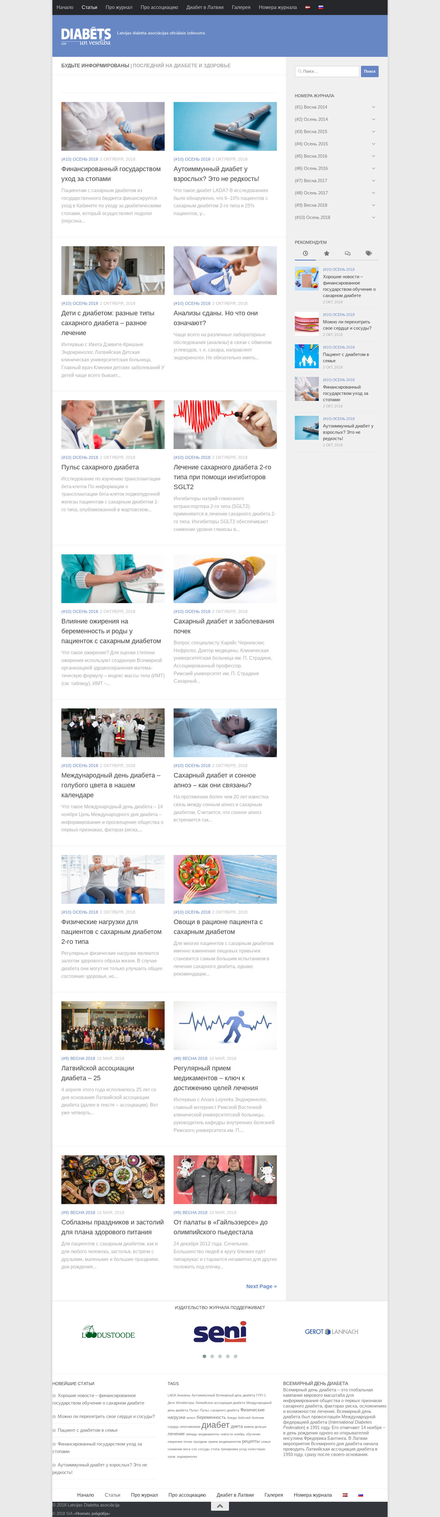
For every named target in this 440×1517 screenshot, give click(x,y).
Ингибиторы (185, 1403)
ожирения (175, 1441)
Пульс (194, 1410)
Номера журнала (278, 7)
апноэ (190, 1417)
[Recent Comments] (347, 254)
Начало (65, 7)
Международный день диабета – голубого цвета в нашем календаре (110, 785)
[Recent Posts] (305, 254)
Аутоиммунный (203, 1395)
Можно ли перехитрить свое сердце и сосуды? (106, 1416)
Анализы (183, 1395)
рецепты (251, 1441)
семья (266, 1441)
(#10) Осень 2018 (79, 159)
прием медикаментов (224, 1441)
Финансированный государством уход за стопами (345, 393)
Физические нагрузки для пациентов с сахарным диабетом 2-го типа (111, 931)
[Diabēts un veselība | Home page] (86, 36)
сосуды (204, 1449)
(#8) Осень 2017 (311, 192)
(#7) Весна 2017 (311, 180)
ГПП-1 (261, 1395)
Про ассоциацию (159, 7)
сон (194, 1449)
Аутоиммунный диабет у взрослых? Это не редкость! (348, 432)
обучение (253, 1434)
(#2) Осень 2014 (311, 119)
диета (237, 1426)
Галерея (241, 7)
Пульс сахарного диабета (100, 467)
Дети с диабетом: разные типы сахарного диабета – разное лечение (107, 323)
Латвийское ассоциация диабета (220, 1403)
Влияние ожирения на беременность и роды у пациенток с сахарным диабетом (111, 631)
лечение (176, 1433)
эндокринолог (187, 1456)
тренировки (229, 1449)
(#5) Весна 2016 (311, 156)
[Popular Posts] (326, 254)
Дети (171, 1403)
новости (227, 1434)
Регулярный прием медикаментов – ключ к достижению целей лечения (216, 1078)
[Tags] (368, 254)
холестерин (256, 1449)
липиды (191, 1434)
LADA (172, 1395)
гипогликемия (190, 1426)
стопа (215, 1449)
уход (242, 1449)
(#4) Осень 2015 (311, 143)
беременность (211, 1417)
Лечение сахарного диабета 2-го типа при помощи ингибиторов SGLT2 (222, 477)
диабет (215, 1425)
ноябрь (239, 1434)
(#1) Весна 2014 (311, 106)
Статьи (89, 7)
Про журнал (119, 7)
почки (187, 1441)
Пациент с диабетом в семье (88, 1430)
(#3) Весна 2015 (311, 131)
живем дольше (255, 1426)
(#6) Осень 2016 (311, 168)
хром (171, 1456)
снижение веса (179, 1449)
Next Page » (261, 1286)
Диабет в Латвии (205, 7)
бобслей (244, 1417)
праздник (200, 1441)
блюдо (232, 1417)
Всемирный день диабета (235, 1395)
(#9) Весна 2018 (78, 1058)
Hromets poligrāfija (92, 1513)
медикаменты (208, 1434)
